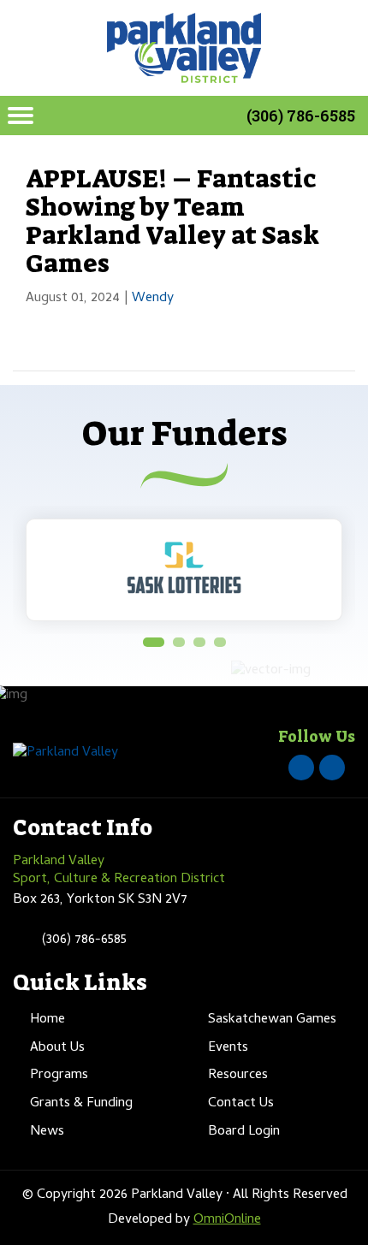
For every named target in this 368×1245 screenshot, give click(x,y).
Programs (59, 1075)
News (47, 1132)
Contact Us (241, 1104)
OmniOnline (227, 1220)
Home (47, 1020)
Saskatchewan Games (272, 1020)
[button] (153, 642)
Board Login (244, 1132)
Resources (238, 1075)
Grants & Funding (81, 1104)
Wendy (153, 299)
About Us (57, 1048)
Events (228, 1048)
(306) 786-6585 (300, 115)
